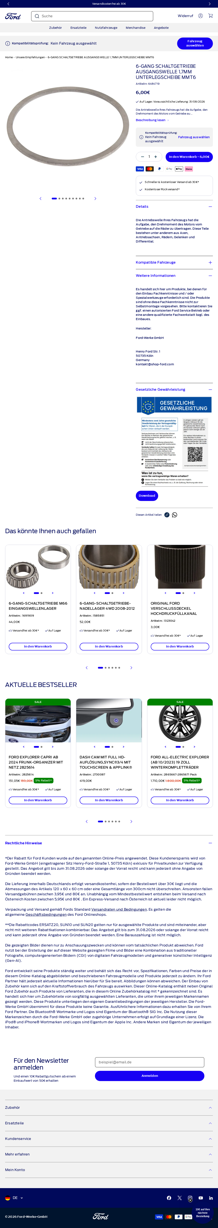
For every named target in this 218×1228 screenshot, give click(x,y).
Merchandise (135, 27)
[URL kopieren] (168, 514)
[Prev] (86, 667)
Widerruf (185, 16)
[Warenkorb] (210, 15)
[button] (203, 1213)
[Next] (52, 593)
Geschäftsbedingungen (46, 915)
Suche (47, 16)
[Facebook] (169, 1198)
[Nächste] (209, 3)
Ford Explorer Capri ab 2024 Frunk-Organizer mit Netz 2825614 (36, 762)
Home (9, 57)
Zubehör (55, 27)
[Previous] (23, 593)
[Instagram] (190, 1198)
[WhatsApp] (174, 514)
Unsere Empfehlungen (30, 57)
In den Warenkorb (38, 646)
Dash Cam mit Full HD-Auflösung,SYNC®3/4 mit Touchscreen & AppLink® (106, 762)
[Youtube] (201, 1197)
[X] (180, 1198)
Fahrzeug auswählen (195, 43)
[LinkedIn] (211, 1198)
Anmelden (150, 1076)
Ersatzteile (78, 27)
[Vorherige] (8, 3)
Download (147, 496)
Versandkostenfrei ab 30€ (109, 3)
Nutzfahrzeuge (106, 27)
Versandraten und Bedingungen (119, 909)
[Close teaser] (190, 1200)
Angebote (161, 27)
